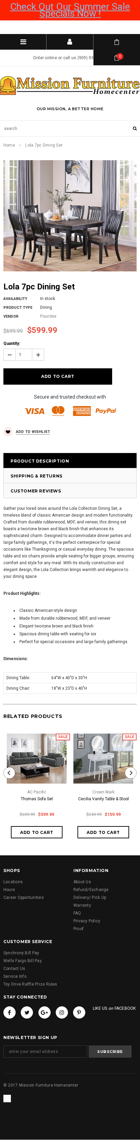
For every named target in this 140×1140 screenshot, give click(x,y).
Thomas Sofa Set (37, 799)
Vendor (10, 316)
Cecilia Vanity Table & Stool (103, 799)
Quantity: (11, 343)
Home (9, 145)
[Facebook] (9, 1012)
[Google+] (44, 1012)
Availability (15, 299)
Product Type (17, 307)
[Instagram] (62, 1012)
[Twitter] (27, 1012)
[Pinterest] (79, 1012)
